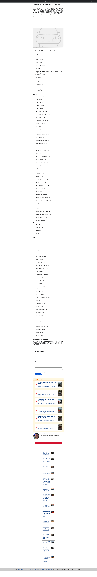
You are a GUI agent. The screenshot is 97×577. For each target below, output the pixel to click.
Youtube (52, 569)
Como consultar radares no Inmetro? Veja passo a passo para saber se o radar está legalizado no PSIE (46, 489)
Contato (38, 569)
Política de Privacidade (33, 569)
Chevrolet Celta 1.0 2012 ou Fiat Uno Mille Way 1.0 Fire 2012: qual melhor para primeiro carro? (46, 542)
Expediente (27, 569)
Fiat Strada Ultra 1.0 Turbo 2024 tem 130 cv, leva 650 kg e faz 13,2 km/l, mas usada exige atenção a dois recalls (46, 453)
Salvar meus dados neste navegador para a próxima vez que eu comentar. (44, 372)
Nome (35, 361)
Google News (48, 569)
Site (35, 368)
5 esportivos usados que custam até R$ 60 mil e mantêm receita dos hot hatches (46, 467)
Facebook (41, 569)
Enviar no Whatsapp (48, 443)
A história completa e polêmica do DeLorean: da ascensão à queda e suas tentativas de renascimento (46, 473)
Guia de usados (20, 569)
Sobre (24, 569)
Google (44, 569)
